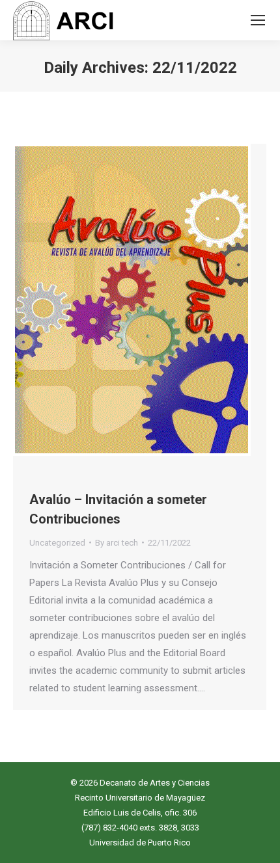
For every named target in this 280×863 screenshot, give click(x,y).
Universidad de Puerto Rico (140, 842)
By (116, 543)
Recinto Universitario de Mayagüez (140, 798)
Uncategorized (57, 543)
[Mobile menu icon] (258, 20)
